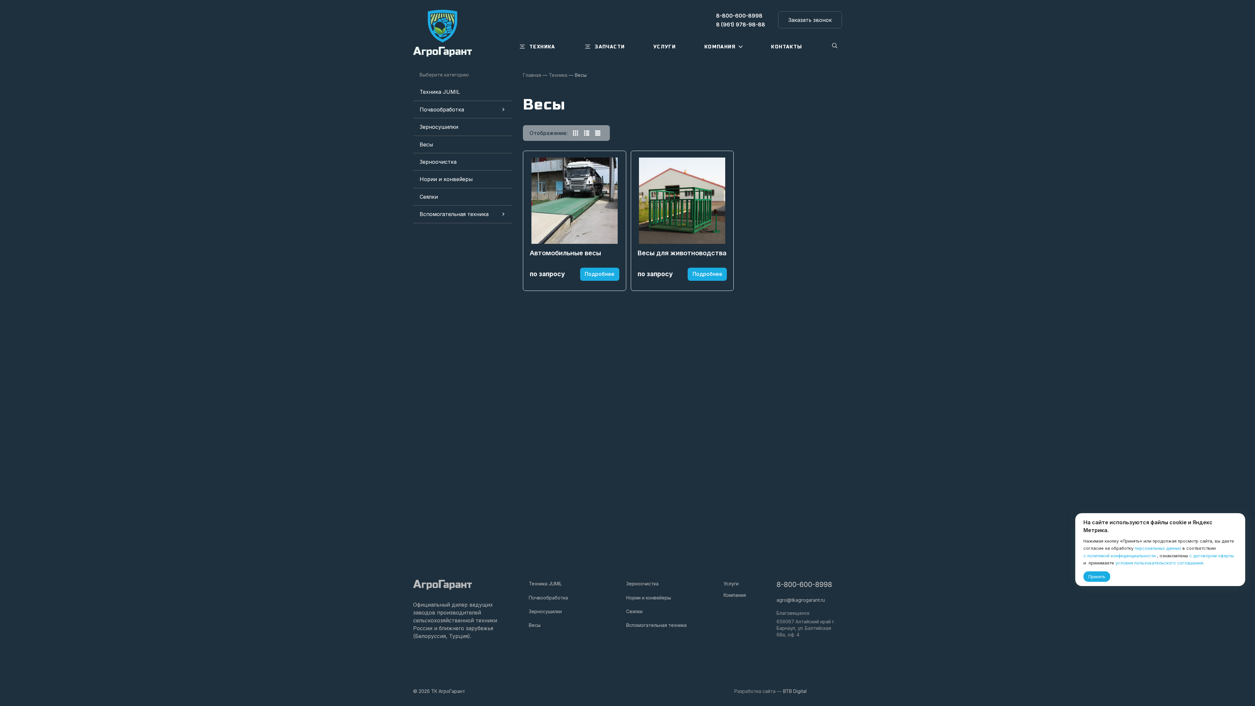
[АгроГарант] (442, 33)
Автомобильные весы (565, 253)
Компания (735, 595)
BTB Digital (795, 691)
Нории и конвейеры (446, 179)
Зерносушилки (439, 127)
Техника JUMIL (440, 92)
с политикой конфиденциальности (1119, 555)
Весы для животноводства (682, 253)
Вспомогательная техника (454, 214)
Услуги (731, 583)
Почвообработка (442, 109)
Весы (426, 144)
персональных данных (1158, 548)
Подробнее (599, 274)
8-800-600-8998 (804, 584)
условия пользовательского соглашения (1159, 562)
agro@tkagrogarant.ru (801, 600)
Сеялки (429, 196)
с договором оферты (1211, 555)
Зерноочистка (438, 162)
